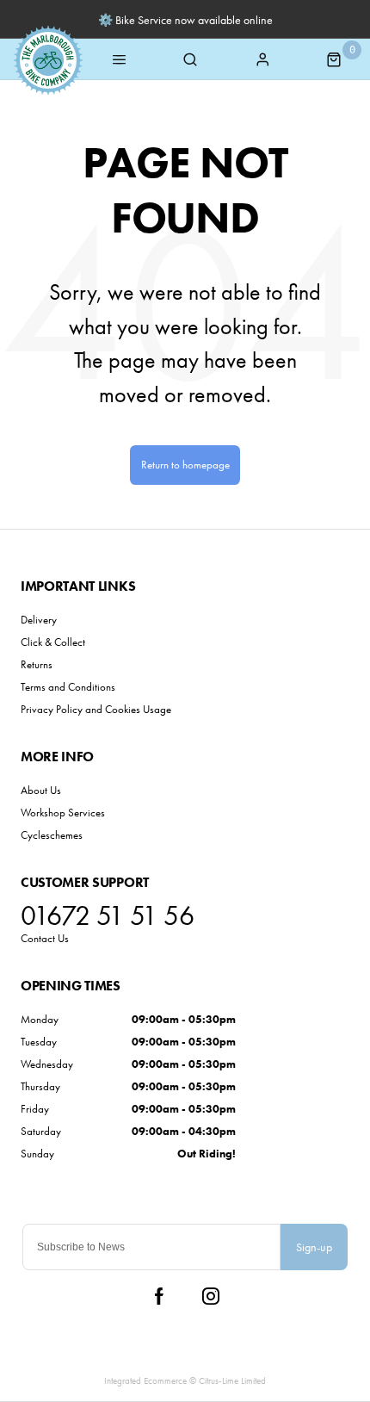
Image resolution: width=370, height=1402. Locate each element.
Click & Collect (53, 642)
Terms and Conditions (68, 686)
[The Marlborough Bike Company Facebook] (159, 1296)
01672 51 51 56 (107, 916)
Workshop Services (63, 812)
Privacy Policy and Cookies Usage (96, 709)
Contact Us (45, 938)
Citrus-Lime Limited (232, 1380)
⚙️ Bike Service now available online (185, 20)
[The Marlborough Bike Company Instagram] (211, 1296)
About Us (41, 790)
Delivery (39, 619)
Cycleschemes (52, 835)
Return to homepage (185, 464)
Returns (36, 664)
